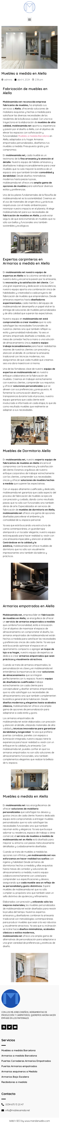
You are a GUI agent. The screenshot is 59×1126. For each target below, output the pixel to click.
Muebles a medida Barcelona (33, 136)
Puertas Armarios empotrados (19, 1066)
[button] (29, 19)
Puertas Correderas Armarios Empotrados (26, 1060)
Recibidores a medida (14, 1081)
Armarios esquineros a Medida (19, 1071)
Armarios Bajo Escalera (15, 1076)
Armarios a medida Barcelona (19, 1055)
